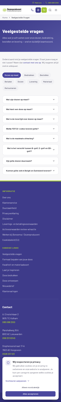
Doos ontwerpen (10, 280)
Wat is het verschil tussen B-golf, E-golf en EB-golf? (29, 149)
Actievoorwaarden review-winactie (19, 229)
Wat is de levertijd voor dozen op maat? (24, 119)
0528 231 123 (8, 354)
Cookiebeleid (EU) (10, 240)
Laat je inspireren (10, 270)
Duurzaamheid (9, 208)
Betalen (8, 81)
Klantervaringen (10, 291)
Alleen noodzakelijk (30, 387)
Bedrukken (29, 75)
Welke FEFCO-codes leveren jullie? (22, 128)
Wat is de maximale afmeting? (20, 138)
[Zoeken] (50, 10)
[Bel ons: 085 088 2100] (32, 10)
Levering (33, 81)
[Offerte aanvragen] (38, 10)
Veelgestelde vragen (12, 254)
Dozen (20, 81)
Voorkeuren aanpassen (15, 381)
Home (5, 17)
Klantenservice (9, 202)
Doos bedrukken (10, 275)
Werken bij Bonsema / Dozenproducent (21, 234)
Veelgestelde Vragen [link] (20, 17)
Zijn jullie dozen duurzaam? (19, 161)
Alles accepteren (30, 394)
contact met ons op (32, 62)
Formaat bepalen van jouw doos (17, 259)
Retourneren (10, 88)
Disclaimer (7, 218)
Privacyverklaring (10, 213)
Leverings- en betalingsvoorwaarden (20, 224)
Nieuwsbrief (8, 286)
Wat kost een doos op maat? (19, 109)
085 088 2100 (53, 3)
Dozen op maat (12, 75)
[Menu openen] (56, 10)
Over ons (6, 197)
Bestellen (44, 75)
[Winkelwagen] (44, 10)
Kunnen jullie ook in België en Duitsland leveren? (29, 170)
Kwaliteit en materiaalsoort (15, 264)
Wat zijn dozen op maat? (17, 99)
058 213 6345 (8, 338)
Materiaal (47, 81)
